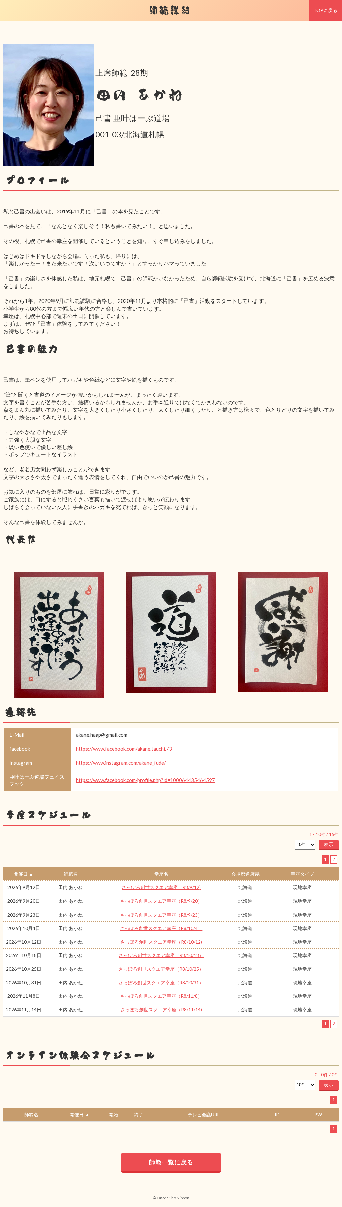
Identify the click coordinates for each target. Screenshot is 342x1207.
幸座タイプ (302, 874)
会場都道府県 (245, 874)
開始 (113, 1114)
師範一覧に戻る (171, 1162)
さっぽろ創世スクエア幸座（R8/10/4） (161, 928)
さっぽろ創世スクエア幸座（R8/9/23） (161, 915)
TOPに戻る (325, 10)
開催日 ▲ (23, 874)
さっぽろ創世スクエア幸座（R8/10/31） (161, 982)
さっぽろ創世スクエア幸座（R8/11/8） (161, 996)
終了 (138, 1114)
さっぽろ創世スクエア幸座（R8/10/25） (161, 969)
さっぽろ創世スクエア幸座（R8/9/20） (161, 901)
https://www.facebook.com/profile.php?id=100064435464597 (145, 780)
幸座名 (161, 874)
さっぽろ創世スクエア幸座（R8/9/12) (161, 887)
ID (277, 1114)
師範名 (71, 874)
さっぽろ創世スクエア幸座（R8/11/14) (161, 1009)
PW (318, 1114)
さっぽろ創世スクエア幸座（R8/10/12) (161, 942)
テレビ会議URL (204, 1114)
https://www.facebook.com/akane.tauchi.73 (124, 749)
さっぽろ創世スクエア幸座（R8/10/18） (161, 955)
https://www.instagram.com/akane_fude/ (121, 763)
